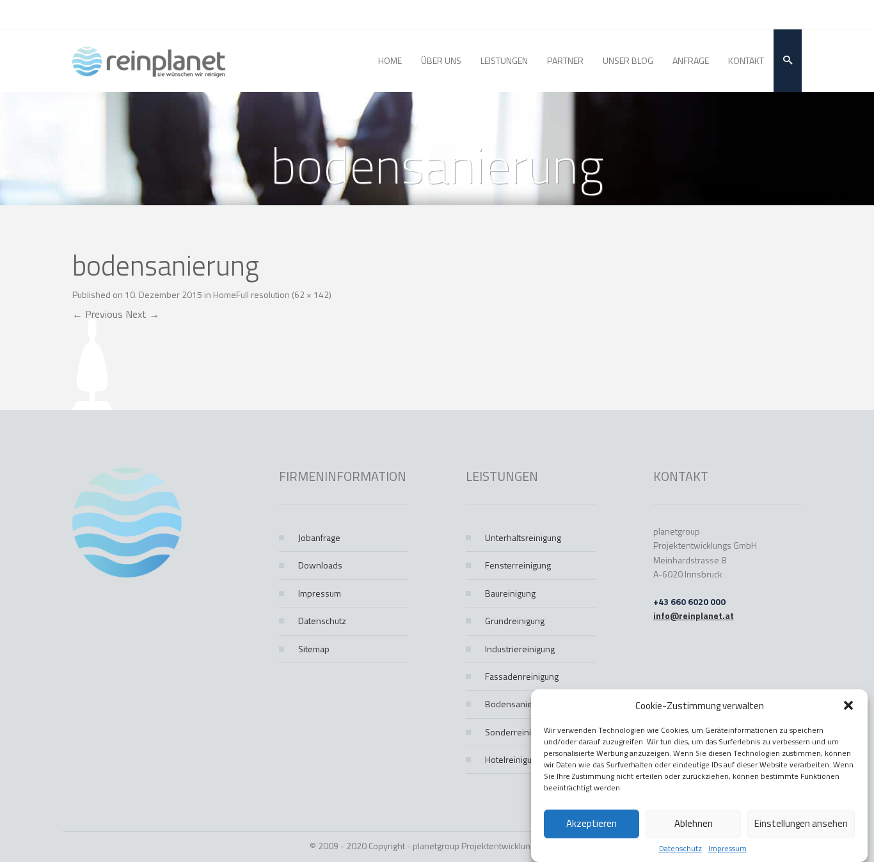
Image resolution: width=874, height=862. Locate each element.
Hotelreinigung (513, 759)
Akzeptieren (591, 824)
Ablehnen (693, 824)
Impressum (727, 848)
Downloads (320, 565)
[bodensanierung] (92, 363)
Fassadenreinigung (522, 676)
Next (142, 314)
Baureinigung (510, 593)
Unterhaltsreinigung (523, 537)
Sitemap (314, 648)
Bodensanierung (517, 703)
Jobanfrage (319, 537)
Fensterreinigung (518, 565)
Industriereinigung (520, 648)
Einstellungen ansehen (801, 824)
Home (224, 294)
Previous (97, 314)
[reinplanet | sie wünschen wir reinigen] (149, 60)
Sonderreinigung (517, 732)
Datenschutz (680, 848)
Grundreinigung (514, 620)
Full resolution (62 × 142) (283, 294)
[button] (848, 705)
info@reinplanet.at (693, 615)
